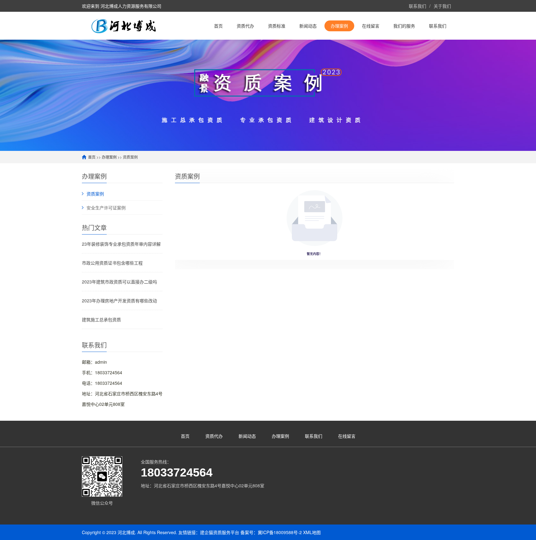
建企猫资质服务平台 (219, 532)
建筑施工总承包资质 (101, 319)
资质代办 (214, 436)
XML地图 (312, 532)
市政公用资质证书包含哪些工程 (112, 263)
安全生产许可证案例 (106, 207)
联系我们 (417, 6)
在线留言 (346, 436)
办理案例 (109, 157)
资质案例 (95, 194)
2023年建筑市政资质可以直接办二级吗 (119, 282)
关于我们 (442, 6)
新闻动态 (247, 436)
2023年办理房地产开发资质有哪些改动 (119, 300)
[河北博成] (128, 26)
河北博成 (126, 532)
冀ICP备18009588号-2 (280, 532)
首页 (92, 157)
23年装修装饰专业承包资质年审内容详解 (121, 244)
